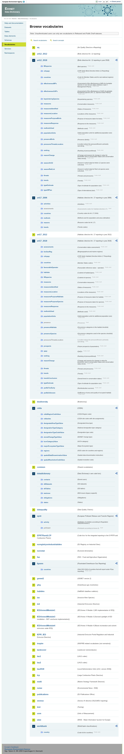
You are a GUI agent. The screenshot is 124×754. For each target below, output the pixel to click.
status (46, 502)
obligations (48, 498)
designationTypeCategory (53, 428)
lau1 (39, 656)
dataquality (42, 510)
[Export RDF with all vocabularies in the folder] (116, 60)
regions (46, 451)
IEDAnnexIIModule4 (46, 626)
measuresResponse (51, 123)
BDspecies (48, 66)
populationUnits (50, 133)
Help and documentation (13, 23)
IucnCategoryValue (51, 441)
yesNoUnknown (49, 393)
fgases (40, 564)
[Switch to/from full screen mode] (107, 1)
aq (38, 47)
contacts (47, 479)
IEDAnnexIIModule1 (46, 610)
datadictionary (43, 474)
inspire (40, 643)
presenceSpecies (50, 334)
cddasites (47, 419)
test (38, 707)
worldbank (42, 726)
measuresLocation (51, 113)
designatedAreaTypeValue (53, 423)
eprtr (39, 516)
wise (39, 720)
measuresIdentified (51, 109)
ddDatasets (48, 484)
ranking (46, 150)
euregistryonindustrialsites (49, 544)
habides (40, 591)
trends (46, 180)
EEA (14, 1)
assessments (48, 247)
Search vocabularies (40, 40)
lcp (38, 675)
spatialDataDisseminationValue (55, 455)
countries (47, 77)
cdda (39, 408)
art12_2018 (42, 60)
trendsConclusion (50, 378)
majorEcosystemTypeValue (54, 446)
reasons (47, 223)
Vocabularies (9, 44)
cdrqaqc (47, 71)
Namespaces (9, 53)
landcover (41, 650)
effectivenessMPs (50, 83)
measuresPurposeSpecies (53, 302)
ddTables (47, 489)
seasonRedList (49, 169)
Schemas (8, 40)
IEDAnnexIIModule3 (46, 617)
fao (38, 557)
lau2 (39, 663)
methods (47, 218)
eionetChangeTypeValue (53, 437)
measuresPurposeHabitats (53, 297)
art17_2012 (42, 235)
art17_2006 (42, 198)
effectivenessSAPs (51, 91)
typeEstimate (48, 185)
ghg (39, 585)
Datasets (7, 27)
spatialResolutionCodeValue (54, 460)
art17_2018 (42, 241)
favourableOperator (51, 267)
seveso (40, 701)
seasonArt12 (48, 163)
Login (100, 1)
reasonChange (49, 155)
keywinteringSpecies (51, 99)
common (41, 467)
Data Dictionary (23, 18)
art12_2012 (42, 54)
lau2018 (40, 669)
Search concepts (58, 40)
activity (46, 522)
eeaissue (47, 493)
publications (42, 694)
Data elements (10, 36)
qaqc (45, 351)
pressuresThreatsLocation (53, 144)
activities (47, 204)
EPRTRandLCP (44, 535)
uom (39, 713)
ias (38, 598)
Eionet (14, 18)
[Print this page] (104, 1)
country (46, 732)
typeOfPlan (48, 190)
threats (46, 175)
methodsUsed (49, 128)
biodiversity (42, 402)
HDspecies (48, 277)
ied (38, 604)
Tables (6, 31)
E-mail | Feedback (12, 747)
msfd (39, 682)
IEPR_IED (41, 635)
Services (7, 49)
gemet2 (40, 578)
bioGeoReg (48, 252)
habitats (47, 272)
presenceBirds (49, 139)
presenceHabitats (50, 327)
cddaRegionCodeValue (52, 414)
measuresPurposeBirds (52, 118)
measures (47, 104)
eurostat (41, 551)
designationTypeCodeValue (54, 432)
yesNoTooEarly (49, 388)
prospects (47, 346)
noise (39, 688)
